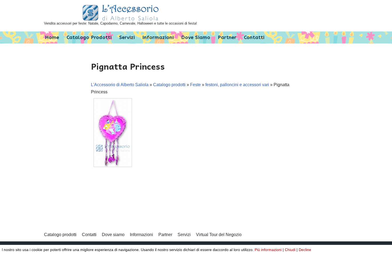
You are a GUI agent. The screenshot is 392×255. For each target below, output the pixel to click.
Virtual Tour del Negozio (219, 234)
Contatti (254, 37)
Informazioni (158, 37)
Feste (195, 84)
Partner (227, 37)
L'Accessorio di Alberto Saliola (120, 84)
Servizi (127, 37)
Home (52, 37)
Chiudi (290, 250)
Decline (305, 250)
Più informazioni (268, 250)
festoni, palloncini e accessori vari (237, 84)
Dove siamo (195, 37)
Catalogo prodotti (89, 37)
